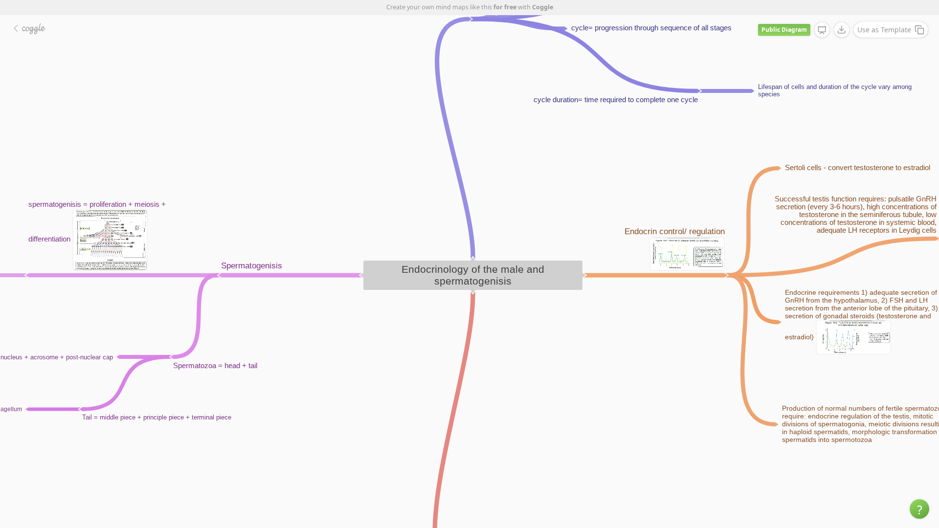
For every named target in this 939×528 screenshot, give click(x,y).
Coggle (542, 7)
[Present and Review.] (822, 30)
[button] (919, 509)
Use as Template (884, 29)
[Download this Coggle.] (842, 30)
